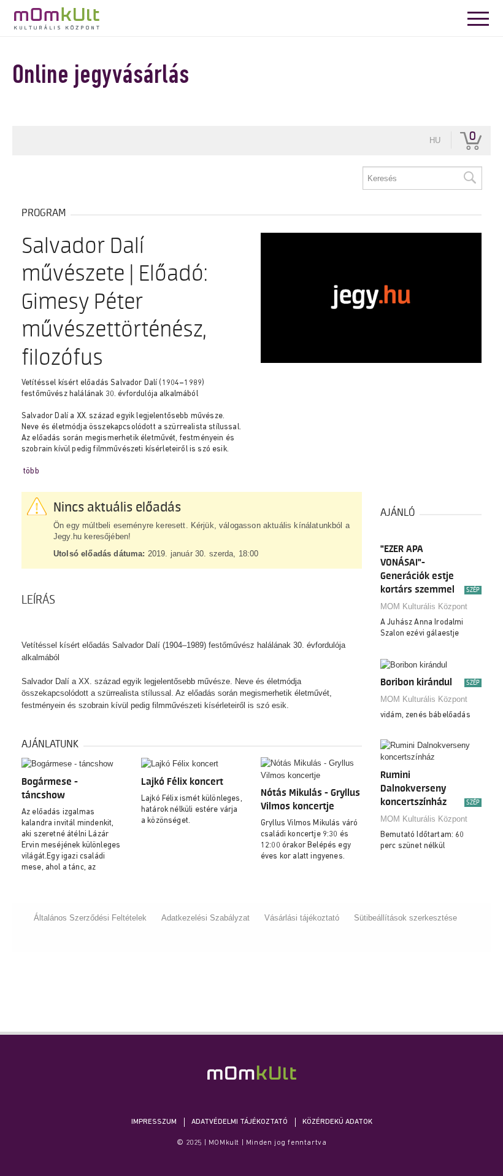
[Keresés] (469, 178)
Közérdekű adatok (337, 1122)
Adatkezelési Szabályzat (205, 917)
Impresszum (154, 1122)
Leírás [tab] (38, 600)
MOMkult (56, 18)
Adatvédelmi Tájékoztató (239, 1122)
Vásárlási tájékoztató (301, 917)
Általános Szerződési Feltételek (90, 917)
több (31, 471)
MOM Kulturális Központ (423, 606)
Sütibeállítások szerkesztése (405, 917)
